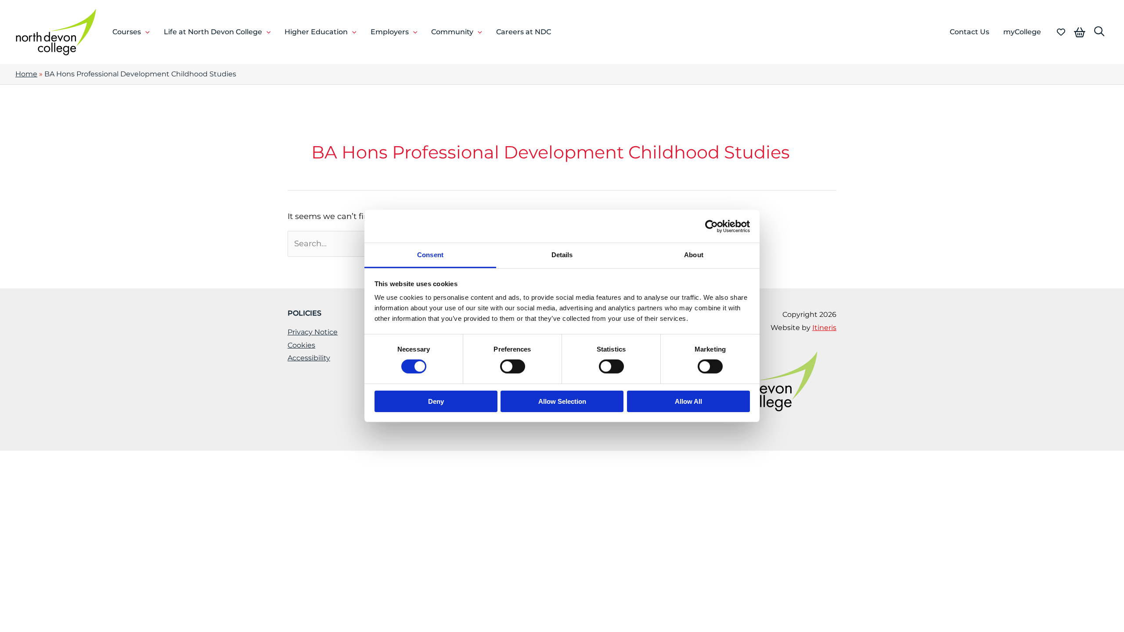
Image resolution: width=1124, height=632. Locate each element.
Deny (436, 401)
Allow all (688, 401)
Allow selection (562, 401)
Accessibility (309, 358)
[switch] (512, 366)
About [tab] (693, 255)
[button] (145, 32)
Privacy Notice (313, 332)
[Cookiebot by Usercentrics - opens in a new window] (711, 226)
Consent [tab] (430, 255)
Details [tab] (562, 255)
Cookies (301, 345)
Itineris (824, 327)
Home (26, 74)
